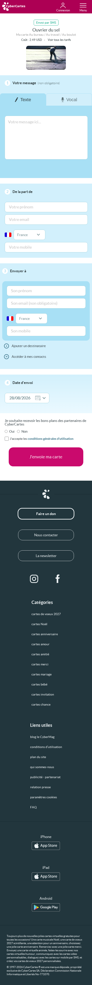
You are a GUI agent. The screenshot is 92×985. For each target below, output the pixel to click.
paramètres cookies (43, 797)
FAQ (33, 807)
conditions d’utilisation (46, 747)
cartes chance (40, 704)
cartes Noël (39, 624)
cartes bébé (39, 684)
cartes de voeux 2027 (46, 614)
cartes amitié (40, 654)
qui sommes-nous (42, 767)
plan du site (38, 757)
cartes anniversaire (44, 634)
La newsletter (46, 556)
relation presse (40, 787)
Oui (12, 431)
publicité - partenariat (45, 777)
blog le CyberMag (42, 737)
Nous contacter (46, 535)
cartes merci (39, 664)
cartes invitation (42, 694)
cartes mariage (41, 674)
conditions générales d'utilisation (50, 438)
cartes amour (40, 644)
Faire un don (46, 514)
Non (24, 431)
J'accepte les (41, 438)
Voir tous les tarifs (59, 40)
